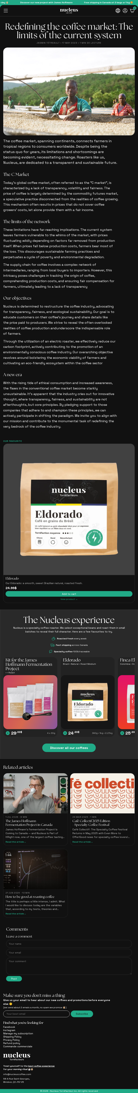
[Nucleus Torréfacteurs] (69, 10)
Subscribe (82, 1013)
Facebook (9, 1027)
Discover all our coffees (69, 748)
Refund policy (11, 1043)
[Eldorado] (68, 509)
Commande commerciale (17, 1046)
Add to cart (69, 594)
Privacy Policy (11, 1040)
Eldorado (12, 578)
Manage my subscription (18, 1033)
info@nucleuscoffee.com (17, 1074)
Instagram (9, 1030)
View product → (69, 599)
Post (14, 978)
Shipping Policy (12, 1036)
